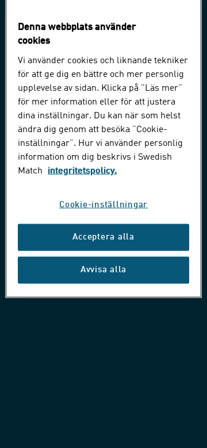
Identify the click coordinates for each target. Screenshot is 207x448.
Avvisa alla (103, 270)
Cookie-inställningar (103, 205)
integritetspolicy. (82, 171)
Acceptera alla (103, 237)
